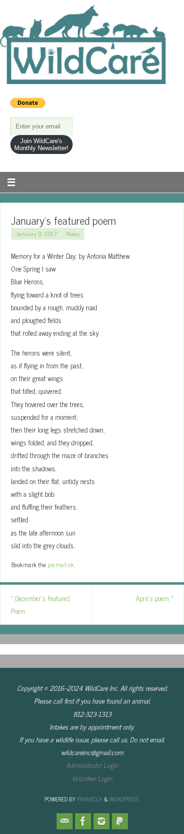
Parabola (89, 799)
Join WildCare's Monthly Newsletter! (41, 144)
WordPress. (124, 799)
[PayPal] (120, 821)
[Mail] (65, 821)
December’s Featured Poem (40, 605)
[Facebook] (83, 821)
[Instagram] (101, 821)
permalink (61, 565)
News (73, 233)
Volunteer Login (92, 778)
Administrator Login (92, 765)
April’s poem (154, 598)
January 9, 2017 (36, 233)
